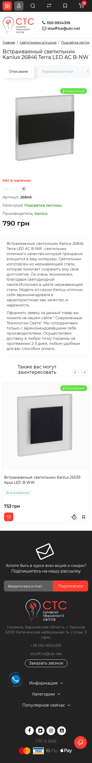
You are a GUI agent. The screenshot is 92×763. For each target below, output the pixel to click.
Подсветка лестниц (43, 205)
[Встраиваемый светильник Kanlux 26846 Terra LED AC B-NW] (46, 129)
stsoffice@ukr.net (64, 28)
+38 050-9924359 (46, 645)
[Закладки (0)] (65, 6)
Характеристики (57, 71)
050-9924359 (58, 23)
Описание (18, 71)
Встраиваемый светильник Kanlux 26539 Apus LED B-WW (42, 480)
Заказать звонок (46, 663)
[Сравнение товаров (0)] (49, 6)
